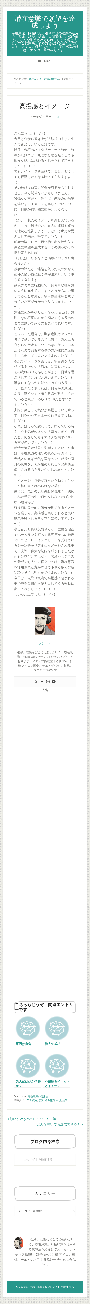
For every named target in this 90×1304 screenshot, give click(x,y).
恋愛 (41, 1100)
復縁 (34, 1100)
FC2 (29, 1100)
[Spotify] (54, 682)
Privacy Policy (66, 1286)
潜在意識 (50, 1100)
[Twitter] (36, 682)
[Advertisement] (45, 845)
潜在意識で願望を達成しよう (45, 21)
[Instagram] (48, 682)
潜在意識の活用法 (38, 1096)
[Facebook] (42, 682)
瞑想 (58, 1100)
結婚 (64, 1100)
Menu (48, 61)
